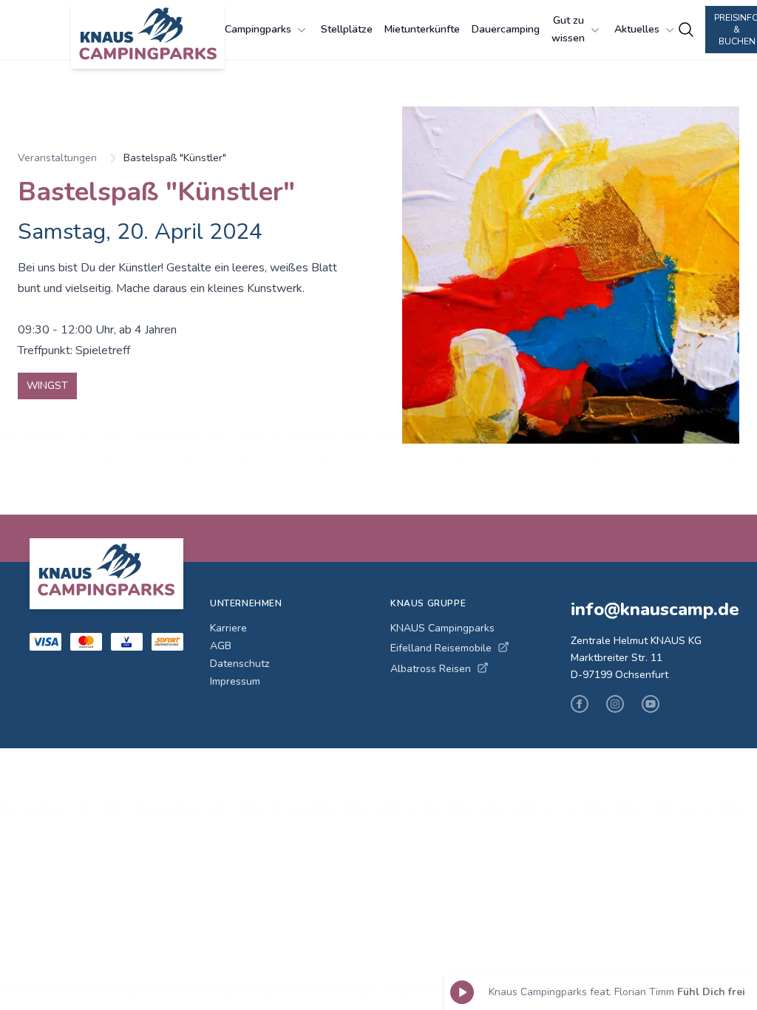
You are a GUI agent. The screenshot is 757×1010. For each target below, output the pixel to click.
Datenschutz (239, 664)
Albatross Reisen (430, 669)
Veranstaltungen (57, 158)
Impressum (235, 681)
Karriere (228, 628)
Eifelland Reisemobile (441, 648)
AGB (220, 646)
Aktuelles (636, 29)
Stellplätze (347, 29)
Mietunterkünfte (422, 29)
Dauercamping (506, 29)
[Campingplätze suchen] (686, 29)
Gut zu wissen (568, 29)
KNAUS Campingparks (442, 628)
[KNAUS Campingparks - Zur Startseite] (148, 35)
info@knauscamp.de (649, 609)
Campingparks (258, 29)
